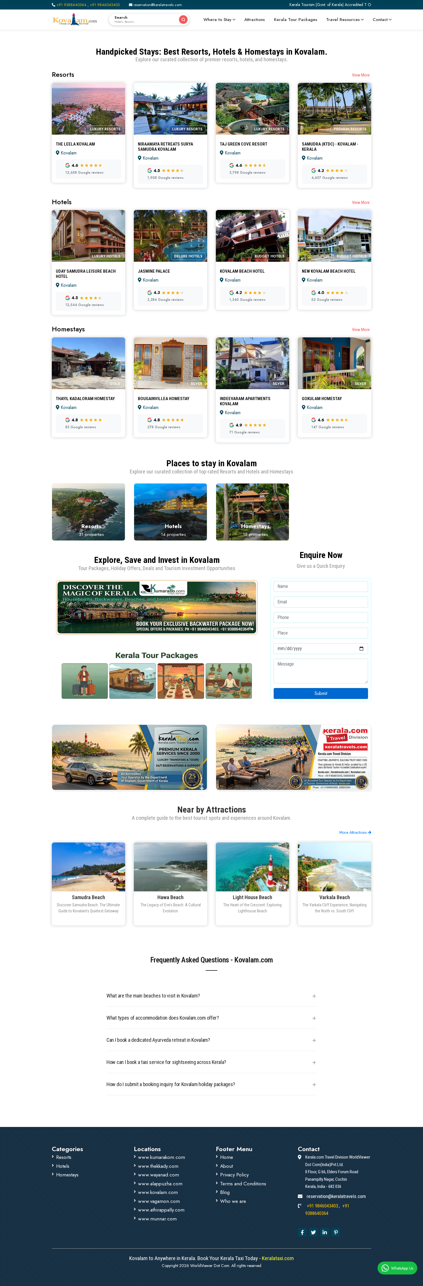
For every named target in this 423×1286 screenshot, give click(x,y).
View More (361, 75)
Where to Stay (217, 19)
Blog (225, 1192)
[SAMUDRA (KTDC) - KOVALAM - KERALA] (335, 139)
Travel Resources (343, 19)
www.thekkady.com (158, 1166)
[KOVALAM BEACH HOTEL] (253, 266)
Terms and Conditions (243, 1183)
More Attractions (353, 832)
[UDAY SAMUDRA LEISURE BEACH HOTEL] (88, 266)
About (226, 1166)
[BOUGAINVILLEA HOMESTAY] (170, 393)
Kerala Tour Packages (295, 19)
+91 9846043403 (105, 4)
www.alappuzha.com (160, 1183)
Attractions (254, 19)
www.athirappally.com (161, 1209)
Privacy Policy (234, 1174)
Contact (380, 19)
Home (226, 1157)
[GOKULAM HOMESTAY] (335, 393)
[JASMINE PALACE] (170, 266)
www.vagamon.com (159, 1201)
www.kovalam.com (158, 1192)
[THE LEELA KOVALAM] (88, 139)
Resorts (63, 1157)
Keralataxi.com (277, 1258)
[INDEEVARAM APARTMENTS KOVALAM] (253, 393)
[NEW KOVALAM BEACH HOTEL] (335, 266)
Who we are (233, 1201)
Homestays (67, 1174)
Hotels (62, 1166)
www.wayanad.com (158, 1174)
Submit (321, 693)
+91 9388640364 (71, 4)
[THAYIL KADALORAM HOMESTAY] (88, 393)
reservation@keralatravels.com (157, 4)
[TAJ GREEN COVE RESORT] (253, 139)
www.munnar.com (157, 1218)
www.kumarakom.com (161, 1157)
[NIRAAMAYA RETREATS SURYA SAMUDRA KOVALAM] (170, 139)
